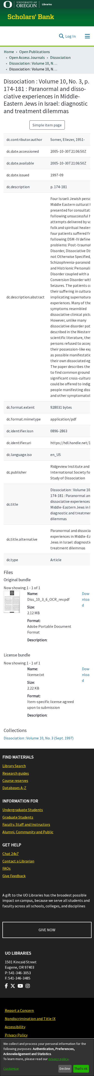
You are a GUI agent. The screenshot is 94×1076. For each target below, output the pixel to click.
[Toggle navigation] (87, 36)
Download (85, 599)
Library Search (14, 765)
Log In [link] (70, 36)
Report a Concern (19, 1010)
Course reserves (15, 780)
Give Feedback (14, 875)
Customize (11, 1068)
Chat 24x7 (10, 853)
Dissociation (60, 57)
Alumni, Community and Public (27, 831)
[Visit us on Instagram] (28, 986)
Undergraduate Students (22, 809)
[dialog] (47, 1057)
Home (9, 51)
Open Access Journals (27, 57)
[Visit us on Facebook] (6, 986)
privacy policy (58, 1059)
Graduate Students (17, 817)
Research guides (15, 773)
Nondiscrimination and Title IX (30, 1018)
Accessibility (15, 1026)
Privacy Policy (16, 1035)
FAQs (6, 868)
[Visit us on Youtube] (20, 986)
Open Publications (34, 51)
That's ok (80, 1068)
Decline (65, 1068)
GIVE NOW (47, 929)
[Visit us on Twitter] (12, 986)
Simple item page (47, 125)
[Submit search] (61, 36)
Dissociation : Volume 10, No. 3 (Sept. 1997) (33, 63)
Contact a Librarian (18, 861)
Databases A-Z (14, 787)
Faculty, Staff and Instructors (26, 824)
